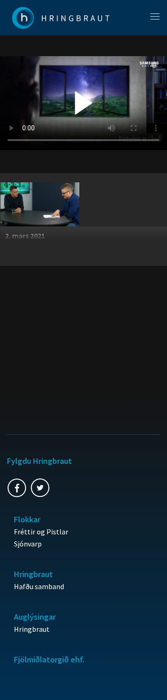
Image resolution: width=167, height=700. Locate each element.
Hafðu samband (39, 586)
